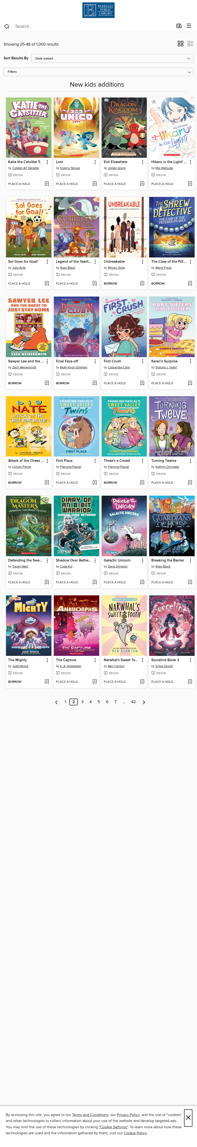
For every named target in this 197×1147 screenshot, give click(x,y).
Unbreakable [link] (114, 262)
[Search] (7, 26)
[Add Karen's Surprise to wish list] (190, 383)
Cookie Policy (135, 1133)
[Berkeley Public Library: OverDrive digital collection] (98, 10)
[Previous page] (56, 702)
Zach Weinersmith (24, 367)
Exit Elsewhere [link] (115, 162)
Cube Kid (66, 566)
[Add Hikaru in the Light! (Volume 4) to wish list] (190, 184)
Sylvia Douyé (164, 666)
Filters (12, 72)
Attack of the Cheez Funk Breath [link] (26, 461)
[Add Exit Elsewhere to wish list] (142, 184)
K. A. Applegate (70, 666)
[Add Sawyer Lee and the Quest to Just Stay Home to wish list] (47, 383)
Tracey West (20, 566)
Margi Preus (163, 268)
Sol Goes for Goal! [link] (23, 262)
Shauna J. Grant (166, 367)
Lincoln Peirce (21, 467)
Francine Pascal (70, 467)
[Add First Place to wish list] (95, 483)
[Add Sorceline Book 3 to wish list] (190, 682)
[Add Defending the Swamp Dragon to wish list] (47, 583)
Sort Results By (16, 58)
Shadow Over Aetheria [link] (74, 560)
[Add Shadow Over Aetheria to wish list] (95, 583)
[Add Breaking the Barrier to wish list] (190, 583)
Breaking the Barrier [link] (167, 560)
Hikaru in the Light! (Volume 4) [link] (169, 162)
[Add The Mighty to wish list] (47, 682)
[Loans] (179, 27)
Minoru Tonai (116, 268)
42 (133, 702)
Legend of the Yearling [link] (74, 262)
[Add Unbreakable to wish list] (142, 284)
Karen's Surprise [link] (164, 361)
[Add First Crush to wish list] (142, 383)
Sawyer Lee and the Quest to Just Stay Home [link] (26, 361)
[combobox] (88, 26)
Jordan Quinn (117, 168)
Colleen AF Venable (25, 168)
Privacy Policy (128, 1114)
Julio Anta (19, 268)
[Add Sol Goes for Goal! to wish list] (47, 284)
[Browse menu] (189, 26)
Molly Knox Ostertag (73, 367)
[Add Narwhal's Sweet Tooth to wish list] (142, 682)
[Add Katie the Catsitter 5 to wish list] (47, 184)
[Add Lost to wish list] (95, 184)
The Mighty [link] (17, 660)
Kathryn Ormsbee (167, 467)
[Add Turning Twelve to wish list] (190, 483)
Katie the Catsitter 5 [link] (24, 162)
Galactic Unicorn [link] (117, 560)
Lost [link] (59, 162)
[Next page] (144, 702)
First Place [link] (64, 461)
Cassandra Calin (119, 367)
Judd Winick (20, 666)
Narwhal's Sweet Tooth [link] (122, 660)
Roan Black (67, 268)
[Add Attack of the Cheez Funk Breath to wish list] (47, 483)
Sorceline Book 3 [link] (165, 660)
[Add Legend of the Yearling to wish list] (95, 284)
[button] (181, 45)
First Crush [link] (112, 361)
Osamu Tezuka (70, 168)
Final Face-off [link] (67, 361)
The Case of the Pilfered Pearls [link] (169, 262)
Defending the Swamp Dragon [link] (26, 560)
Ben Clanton (116, 666)
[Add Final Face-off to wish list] (95, 383)
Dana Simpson (118, 566)
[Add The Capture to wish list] (95, 682)
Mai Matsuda (164, 168)
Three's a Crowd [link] (117, 461)
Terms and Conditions (90, 1114)
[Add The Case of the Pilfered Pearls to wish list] (190, 284)
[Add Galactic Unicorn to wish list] (142, 583)
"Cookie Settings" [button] (113, 1127)
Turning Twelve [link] (163, 461)
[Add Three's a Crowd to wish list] (142, 483)
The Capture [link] (66, 660)
